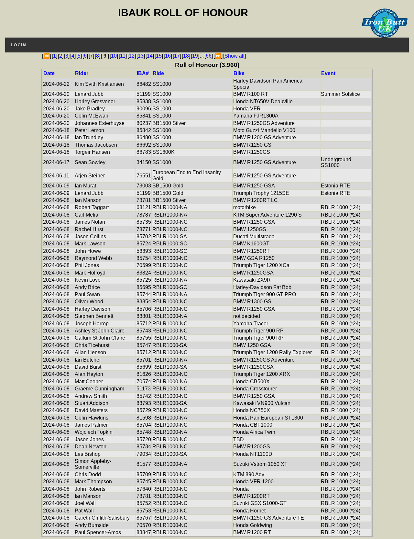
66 (209, 56)
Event (328, 73)
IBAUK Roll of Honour (183, 12)
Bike (239, 73)
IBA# (143, 73)
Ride (158, 73)
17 (177, 56)
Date (49, 73)
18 (186, 56)
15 (159, 56)
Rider (81, 73)
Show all (234, 56)
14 (150, 56)
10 (114, 56)
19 (195, 56)
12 (132, 56)
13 (141, 56)
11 (122, 56)
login (18, 44)
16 (168, 56)
